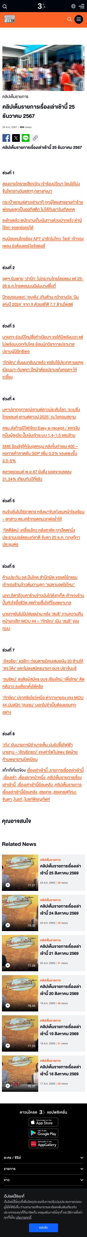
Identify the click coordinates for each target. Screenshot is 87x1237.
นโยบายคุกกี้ (23, 1217)
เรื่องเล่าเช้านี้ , (38, 770)
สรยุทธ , (46, 792)
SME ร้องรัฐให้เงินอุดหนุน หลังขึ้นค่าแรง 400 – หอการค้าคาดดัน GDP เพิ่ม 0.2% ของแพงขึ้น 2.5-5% (40, 453)
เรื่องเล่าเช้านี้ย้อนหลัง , (36, 785)
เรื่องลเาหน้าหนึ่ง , (33, 777)
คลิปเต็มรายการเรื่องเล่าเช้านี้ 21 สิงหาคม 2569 (60, 950)
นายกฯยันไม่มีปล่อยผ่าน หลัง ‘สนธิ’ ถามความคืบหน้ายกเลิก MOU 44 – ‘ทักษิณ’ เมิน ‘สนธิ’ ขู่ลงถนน (42, 621)
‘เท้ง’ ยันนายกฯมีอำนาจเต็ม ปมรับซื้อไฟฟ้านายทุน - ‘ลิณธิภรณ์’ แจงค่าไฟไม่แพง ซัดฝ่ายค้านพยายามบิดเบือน (40, 752)
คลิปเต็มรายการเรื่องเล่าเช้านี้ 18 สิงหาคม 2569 (60, 1071)
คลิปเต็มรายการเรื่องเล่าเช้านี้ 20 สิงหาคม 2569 (60, 990)
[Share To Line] (25, 138)
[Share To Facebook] (6, 138)
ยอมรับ (43, 1227)
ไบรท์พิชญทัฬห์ (37, 799)
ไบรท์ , (19, 799)
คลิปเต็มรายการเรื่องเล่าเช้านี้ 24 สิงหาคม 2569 (60, 910)
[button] (23, 68)
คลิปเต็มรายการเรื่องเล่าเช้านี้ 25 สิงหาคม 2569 (60, 870)
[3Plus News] (13, 20)
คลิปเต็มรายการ (50, 860)
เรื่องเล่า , (11, 777)
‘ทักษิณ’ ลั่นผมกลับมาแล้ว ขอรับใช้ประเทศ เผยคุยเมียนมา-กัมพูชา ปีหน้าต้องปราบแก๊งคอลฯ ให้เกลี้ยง (42, 369)
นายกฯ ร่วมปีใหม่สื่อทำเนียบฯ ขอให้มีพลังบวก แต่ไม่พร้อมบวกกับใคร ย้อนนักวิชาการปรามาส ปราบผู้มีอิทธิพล (42, 344)
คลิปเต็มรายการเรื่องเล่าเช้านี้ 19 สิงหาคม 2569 (60, 1030)
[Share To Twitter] (16, 138)
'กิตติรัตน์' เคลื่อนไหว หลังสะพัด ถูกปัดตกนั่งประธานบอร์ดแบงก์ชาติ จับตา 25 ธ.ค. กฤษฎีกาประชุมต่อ (41, 537)
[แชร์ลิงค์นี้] (35, 138)
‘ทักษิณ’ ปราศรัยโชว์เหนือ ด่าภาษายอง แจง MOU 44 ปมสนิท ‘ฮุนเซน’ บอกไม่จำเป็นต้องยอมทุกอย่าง (43, 705)
